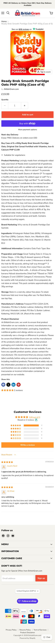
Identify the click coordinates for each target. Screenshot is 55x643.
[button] (7, 390)
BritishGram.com (11, 89)
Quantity (4, 100)
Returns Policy (25, 630)
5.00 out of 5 (34, 417)
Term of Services (40, 630)
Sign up (41, 578)
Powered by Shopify (27, 638)
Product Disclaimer (27, 632)
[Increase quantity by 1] (24, 105)
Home (4, 21)
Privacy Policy (11, 630)
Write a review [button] (27, 445)
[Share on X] (8, 385)
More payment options (27, 130)
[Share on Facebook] (3, 385)
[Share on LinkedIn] (13, 385)
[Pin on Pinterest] (19, 385)
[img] (7, 462)
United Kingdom (26, 591)
